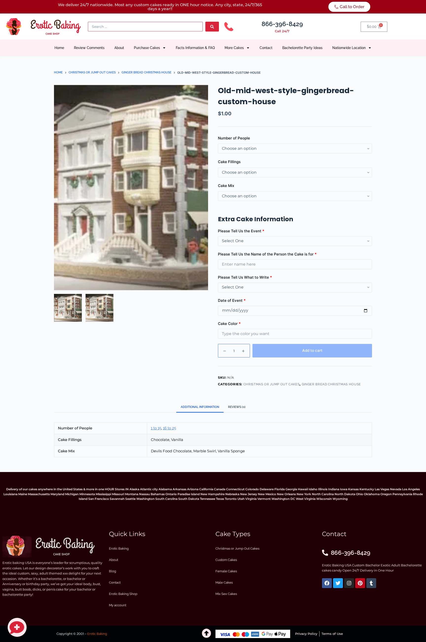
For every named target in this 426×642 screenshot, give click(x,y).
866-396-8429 (282, 24)
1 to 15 (156, 428)
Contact (266, 48)
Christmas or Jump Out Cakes (271, 384)
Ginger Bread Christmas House (331, 384)
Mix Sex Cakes (226, 594)
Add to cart (312, 350)
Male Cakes (224, 582)
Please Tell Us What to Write (245, 277)
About (119, 48)
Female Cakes (226, 571)
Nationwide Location (349, 48)
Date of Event (232, 300)
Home (59, 48)
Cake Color (229, 323)
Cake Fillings (229, 161)
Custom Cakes (226, 560)
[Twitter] (338, 583)
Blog (112, 571)
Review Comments (89, 48)
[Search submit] (212, 27)
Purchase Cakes (147, 48)
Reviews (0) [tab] (237, 407)
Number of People (234, 138)
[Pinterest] (360, 583)
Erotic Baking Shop (123, 594)
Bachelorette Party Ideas (302, 48)
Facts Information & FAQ (195, 48)
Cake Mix (226, 185)
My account (117, 605)
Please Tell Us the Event (241, 231)
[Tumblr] (371, 583)
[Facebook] (327, 583)
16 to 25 (169, 428)
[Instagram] (349, 583)
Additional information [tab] (200, 407)
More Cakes (234, 48)
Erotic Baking (119, 548)
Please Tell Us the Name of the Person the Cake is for (267, 254)
